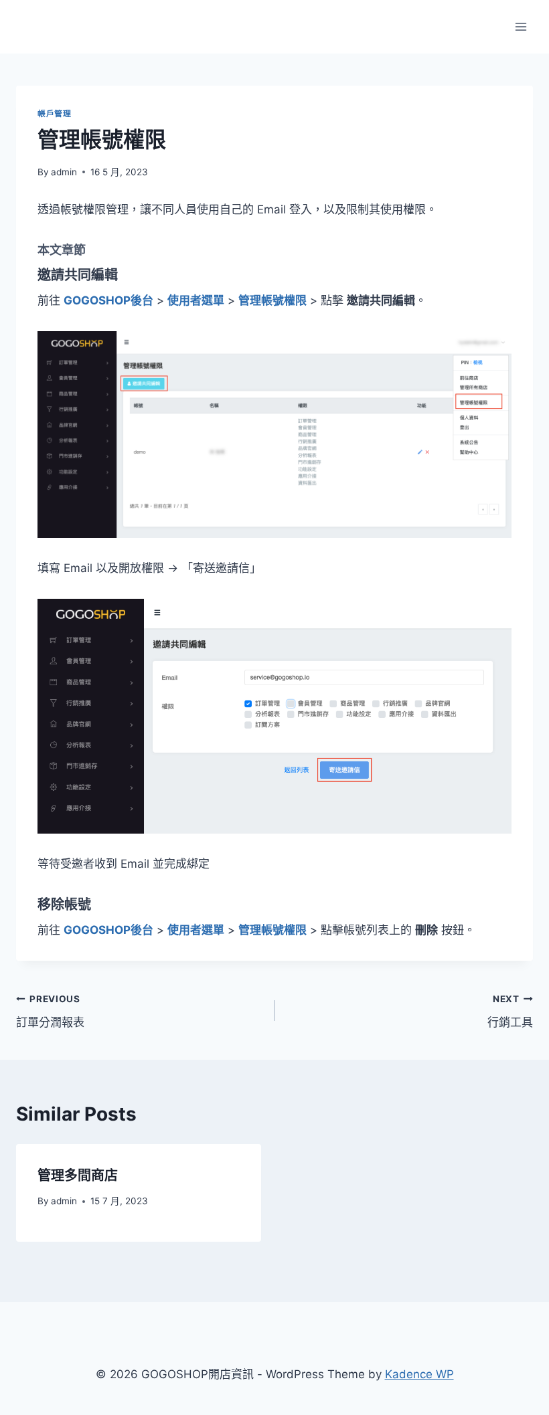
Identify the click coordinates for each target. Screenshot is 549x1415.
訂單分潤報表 (50, 1011)
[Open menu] (520, 26)
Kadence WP (419, 1374)
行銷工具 (510, 1011)
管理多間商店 (77, 1175)
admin (64, 172)
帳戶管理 (54, 113)
